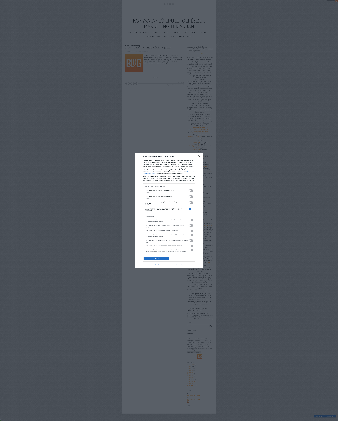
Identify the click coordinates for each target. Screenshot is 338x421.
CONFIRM (156, 258)
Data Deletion (159, 264)
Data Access (169, 264)
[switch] (191, 190)
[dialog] (169, 210)
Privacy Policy (179, 264)
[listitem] (169, 187)
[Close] (199, 156)
